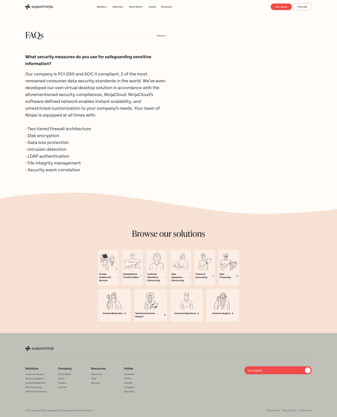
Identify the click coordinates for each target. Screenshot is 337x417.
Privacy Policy (273, 410)
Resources (166, 7)
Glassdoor (129, 391)
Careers (62, 383)
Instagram (129, 387)
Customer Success (34, 374)
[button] (102, 7)
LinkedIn (128, 383)
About (61, 378)
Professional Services (36, 391)
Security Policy (289, 410)
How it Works (64, 374)
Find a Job (302, 7)
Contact (62, 387)
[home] (39, 7)
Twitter (127, 378)
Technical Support (34, 378)
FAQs (93, 378)
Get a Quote (281, 7)
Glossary (95, 383)
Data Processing (33, 387)
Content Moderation (35, 383)
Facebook (129, 374)
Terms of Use (305, 410)
